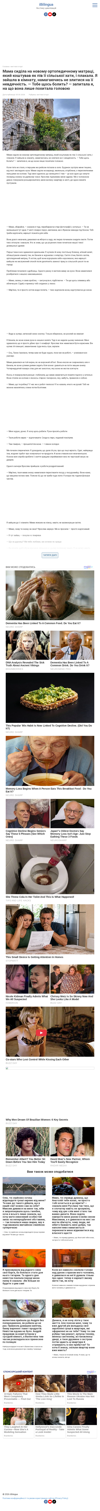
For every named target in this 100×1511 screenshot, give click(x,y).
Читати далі (50, 555)
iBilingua (46, 4)
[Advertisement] (50, 39)
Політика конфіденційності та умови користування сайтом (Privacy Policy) (35, 1498)
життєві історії (43, 95)
